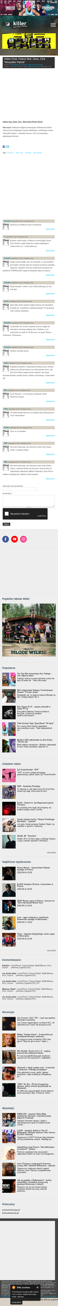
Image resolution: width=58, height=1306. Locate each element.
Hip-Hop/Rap (15, 64)
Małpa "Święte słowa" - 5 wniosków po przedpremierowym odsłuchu (35, 1035)
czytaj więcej (16, 1302)
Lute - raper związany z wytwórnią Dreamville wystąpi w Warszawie (32, 918)
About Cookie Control (14, 1287)
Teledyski (24, 64)
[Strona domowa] (15, 25)
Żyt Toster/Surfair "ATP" (28, 770)
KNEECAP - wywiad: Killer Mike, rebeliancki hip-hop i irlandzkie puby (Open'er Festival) (34, 1116)
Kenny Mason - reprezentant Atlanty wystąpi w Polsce (33, 869)
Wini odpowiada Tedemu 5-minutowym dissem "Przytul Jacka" (35, 691)
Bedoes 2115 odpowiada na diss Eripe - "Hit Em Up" (35, 741)
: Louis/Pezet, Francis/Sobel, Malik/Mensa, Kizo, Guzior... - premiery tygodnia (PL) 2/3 (28, 982)
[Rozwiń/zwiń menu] (53, 24)
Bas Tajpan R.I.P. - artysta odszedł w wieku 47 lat (33, 708)
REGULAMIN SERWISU (9, 1296)
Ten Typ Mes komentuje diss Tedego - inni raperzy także (34, 674)
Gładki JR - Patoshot (26, 836)
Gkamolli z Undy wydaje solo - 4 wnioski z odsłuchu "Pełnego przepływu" (36, 1068)
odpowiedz (50, 229)
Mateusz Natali (33, 66)
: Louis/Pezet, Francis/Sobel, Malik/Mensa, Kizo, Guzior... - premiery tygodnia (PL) (27, 966)
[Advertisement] (29, 187)
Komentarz (8, 493)
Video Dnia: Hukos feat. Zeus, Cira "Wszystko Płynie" (24, 60)
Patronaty (39, 64)
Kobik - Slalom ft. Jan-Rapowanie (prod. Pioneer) (35, 804)
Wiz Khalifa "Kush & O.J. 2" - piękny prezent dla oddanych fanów (33, 1052)
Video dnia (31, 64)
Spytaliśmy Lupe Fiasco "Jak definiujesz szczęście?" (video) (36, 1148)
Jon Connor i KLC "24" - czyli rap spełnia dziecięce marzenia (36, 1019)
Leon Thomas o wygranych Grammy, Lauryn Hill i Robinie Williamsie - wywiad (36, 1165)
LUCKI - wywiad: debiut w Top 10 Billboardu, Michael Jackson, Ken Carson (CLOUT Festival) (36, 1132)
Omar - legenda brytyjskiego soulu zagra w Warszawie (36, 935)
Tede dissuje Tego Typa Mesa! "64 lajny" (35, 723)
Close (38, 1287)
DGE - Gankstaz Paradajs (28, 786)
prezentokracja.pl (11, 1210)
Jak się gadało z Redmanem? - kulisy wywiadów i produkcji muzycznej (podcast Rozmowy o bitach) (34, 1182)
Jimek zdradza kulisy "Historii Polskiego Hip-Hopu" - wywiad (36, 820)
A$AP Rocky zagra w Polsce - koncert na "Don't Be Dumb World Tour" (35, 902)
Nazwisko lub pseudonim (13, 486)
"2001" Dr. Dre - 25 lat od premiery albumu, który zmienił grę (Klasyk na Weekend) (34, 1086)
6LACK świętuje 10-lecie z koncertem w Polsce (35, 885)
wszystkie (51, 852)
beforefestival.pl (10, 1213)
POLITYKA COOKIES (48, 1296)
